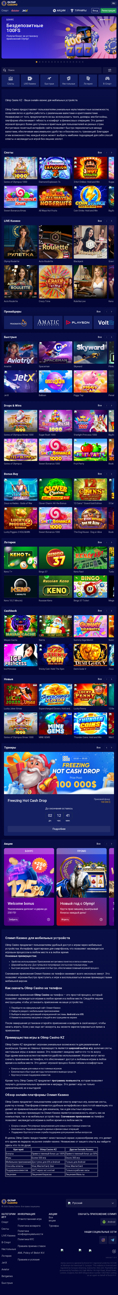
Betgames (7, 1276)
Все (100, 152)
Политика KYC (26, 1239)
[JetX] (25, 10)
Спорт (5, 1222)
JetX (4, 1262)
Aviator (5, 1269)
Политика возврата (29, 1225)
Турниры (54, 1225)
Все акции (52, 1219)
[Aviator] (15, 10)
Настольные (9, 1249)
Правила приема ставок (32, 1246)
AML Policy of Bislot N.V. (31, 1252)
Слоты (5, 1228)
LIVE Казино (9, 1235)
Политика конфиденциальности (30, 1233)
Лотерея (6, 1255)
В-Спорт (6, 1242)
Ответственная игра (29, 1219)
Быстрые (7, 1282)
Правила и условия (28, 1259)
